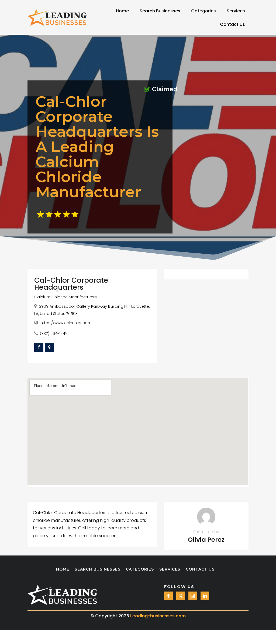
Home (122, 11)
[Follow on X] (180, 596)
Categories (203, 11)
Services (236, 11)
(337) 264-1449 (54, 333)
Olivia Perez (206, 539)
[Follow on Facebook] (168, 596)
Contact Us (232, 24)
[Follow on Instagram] (192, 596)
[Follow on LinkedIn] (205, 596)
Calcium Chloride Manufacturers (65, 297)
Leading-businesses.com (158, 616)
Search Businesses (160, 11)
